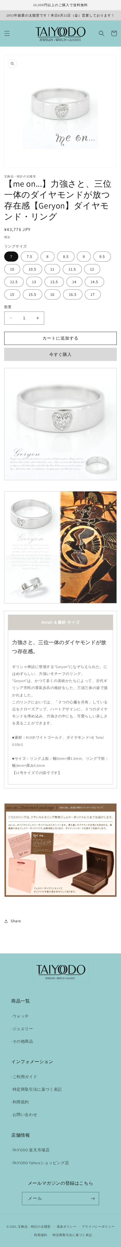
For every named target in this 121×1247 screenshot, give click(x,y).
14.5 (94, 281)
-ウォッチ (20, 1016)
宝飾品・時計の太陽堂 (34, 1226)
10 (12, 269)
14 (74, 281)
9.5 (102, 256)
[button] (7, 33)
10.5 (32, 269)
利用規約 (40, 1235)
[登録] (92, 1198)
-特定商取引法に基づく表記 (36, 1089)
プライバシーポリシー (98, 1226)
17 (93, 294)
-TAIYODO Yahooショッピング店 (40, 1162)
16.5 (73, 294)
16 (52, 294)
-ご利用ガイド (24, 1076)
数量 (8, 307)
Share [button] (16, 920)
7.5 (29, 256)
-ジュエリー (22, 1028)
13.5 (54, 281)
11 (52, 269)
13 (34, 281)
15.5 (32, 294)
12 (92, 269)
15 (12, 294)
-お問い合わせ (24, 1114)
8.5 (66, 256)
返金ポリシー (67, 1226)
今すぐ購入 (60, 354)
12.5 (14, 281)
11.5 (72, 269)
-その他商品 (22, 1041)
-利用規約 (20, 1101)
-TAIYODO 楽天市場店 (30, 1149)
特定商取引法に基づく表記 (72, 1235)
